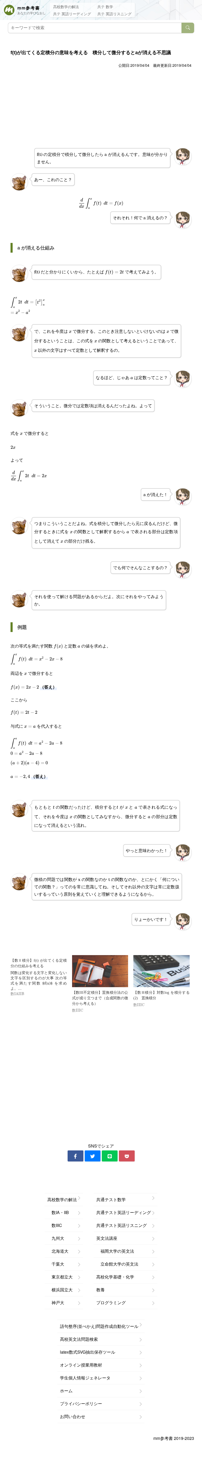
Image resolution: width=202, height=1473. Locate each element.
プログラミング (111, 1302)
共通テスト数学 (111, 1199)
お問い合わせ (72, 1416)
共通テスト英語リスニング (121, 1225)
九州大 (55, 1238)
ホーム (66, 1391)
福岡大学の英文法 (115, 1251)
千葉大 (55, 1264)
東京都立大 (60, 1277)
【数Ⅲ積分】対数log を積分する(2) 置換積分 (161, 995)
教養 (100, 1290)
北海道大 (57, 1251)
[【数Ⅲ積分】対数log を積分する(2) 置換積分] (161, 971)
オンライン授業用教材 (81, 1365)
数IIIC (54, 1225)
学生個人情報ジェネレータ (85, 1378)
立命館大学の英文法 (117, 1264)
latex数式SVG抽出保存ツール (87, 1352)
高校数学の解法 (66, 6)
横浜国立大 (60, 1290)
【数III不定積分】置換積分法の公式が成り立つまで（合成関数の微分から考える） (100, 998)
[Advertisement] (101, 108)
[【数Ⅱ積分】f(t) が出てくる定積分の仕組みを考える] (41, 975)
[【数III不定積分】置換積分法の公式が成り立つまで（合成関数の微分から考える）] (100, 971)
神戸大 (55, 1302)
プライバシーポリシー (81, 1403)
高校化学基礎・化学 (115, 1277)
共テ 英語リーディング (72, 13)
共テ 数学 (105, 6)
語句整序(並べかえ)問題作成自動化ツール (99, 1326)
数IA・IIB (58, 1212)
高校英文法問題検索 (79, 1339)
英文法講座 (106, 1238)
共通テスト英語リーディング (123, 1212)
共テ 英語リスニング (114, 13)
